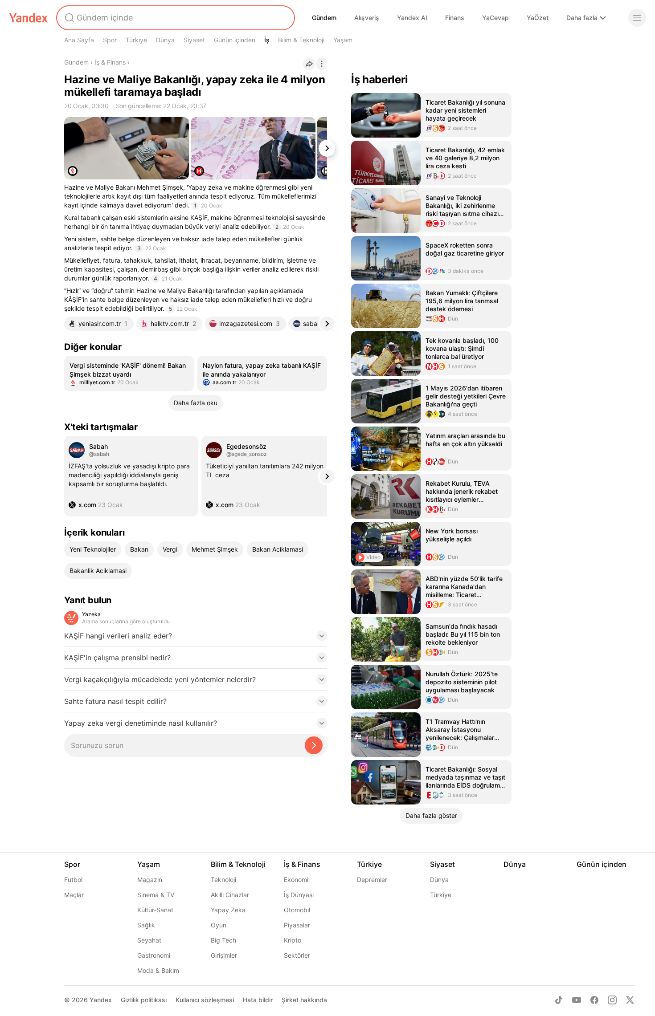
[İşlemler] (321, 63)
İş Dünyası (299, 894)
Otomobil (297, 910)
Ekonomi (296, 879)
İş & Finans (110, 62)
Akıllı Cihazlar (230, 894)
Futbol (73, 879)
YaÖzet (538, 17)
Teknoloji (223, 879)
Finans (454, 17)
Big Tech (223, 940)
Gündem (324, 17)
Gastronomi (153, 955)
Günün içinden (234, 40)
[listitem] (129, 373)
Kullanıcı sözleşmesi (205, 1000)
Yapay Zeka (228, 910)
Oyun (218, 925)
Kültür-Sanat (155, 910)
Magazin (149, 879)
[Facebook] (594, 1000)
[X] (630, 1000)
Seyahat (149, 940)
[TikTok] (559, 1000)
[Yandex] (28, 17)
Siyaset (194, 40)
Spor (110, 40)
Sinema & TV (155, 894)
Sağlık (146, 925)
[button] (195, 638)
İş (267, 40)
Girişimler (224, 955)
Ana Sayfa (79, 40)
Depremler (372, 879)
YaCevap (495, 17)
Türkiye (136, 40)
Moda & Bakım (158, 970)
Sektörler (297, 955)
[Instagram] (612, 1000)
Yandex (101, 1000)
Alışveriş (366, 17)
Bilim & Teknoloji (301, 40)
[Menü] (637, 18)
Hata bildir (258, 1000)
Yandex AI (412, 17)
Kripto (292, 940)
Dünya (165, 40)
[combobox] (174, 17)
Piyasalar (297, 925)
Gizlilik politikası (144, 1000)
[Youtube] (576, 1000)
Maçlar (74, 894)
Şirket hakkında (304, 1000)
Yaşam (342, 40)
